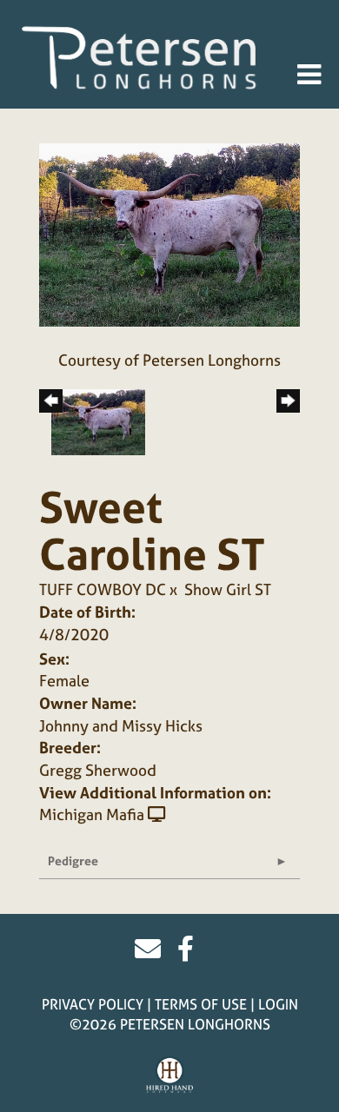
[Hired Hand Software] (170, 1075)
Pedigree (73, 860)
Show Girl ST (227, 589)
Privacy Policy (92, 1004)
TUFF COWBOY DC (102, 589)
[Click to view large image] (169, 233)
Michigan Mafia (91, 814)
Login (278, 1004)
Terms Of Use (201, 1004)
